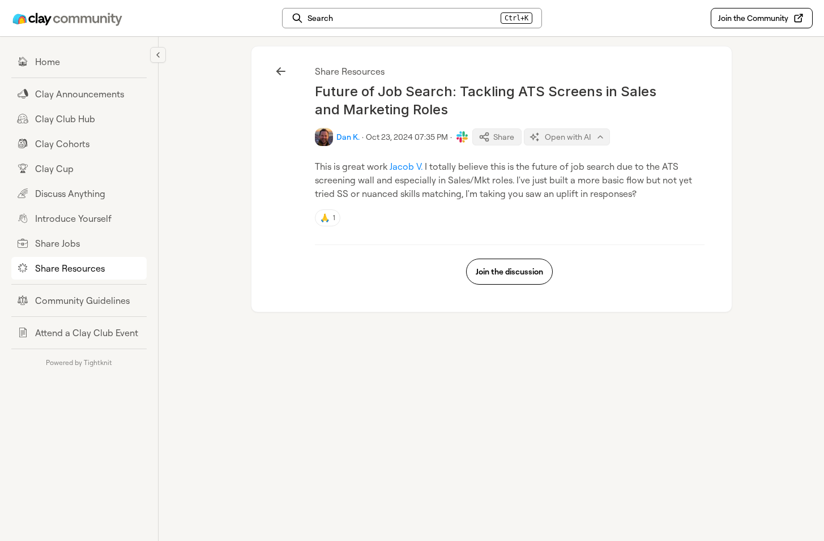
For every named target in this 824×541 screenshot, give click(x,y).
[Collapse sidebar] (158, 55)
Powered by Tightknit (79, 362)
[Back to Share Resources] (281, 71)
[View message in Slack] (462, 137)
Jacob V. (406, 166)
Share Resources (350, 71)
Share (503, 136)
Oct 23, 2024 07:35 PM (407, 136)
